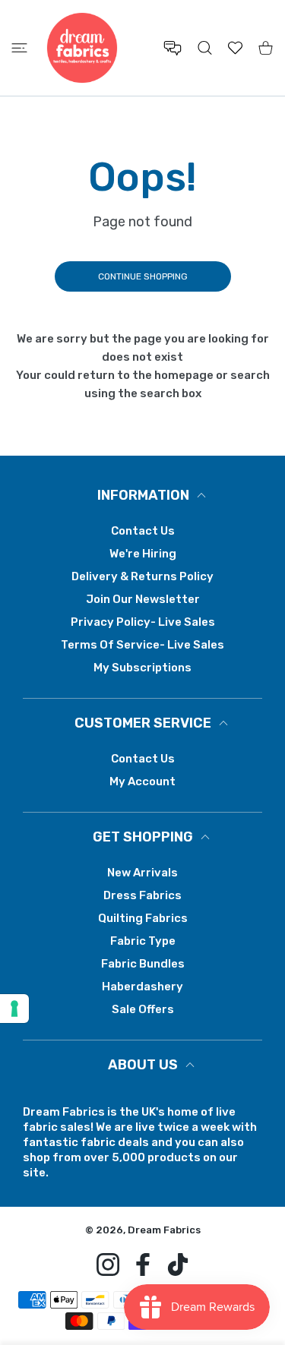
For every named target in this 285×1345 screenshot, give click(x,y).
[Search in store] (204, 48)
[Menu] (19, 48)
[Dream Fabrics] (82, 47)
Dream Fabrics (164, 1230)
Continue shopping (143, 276)
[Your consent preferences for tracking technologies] (14, 1008)
